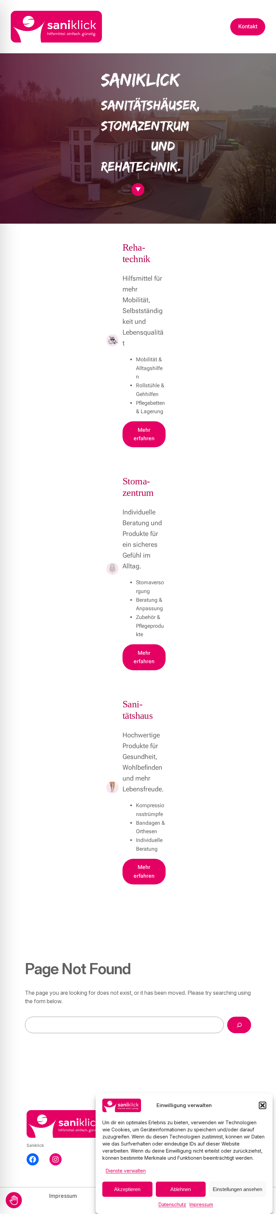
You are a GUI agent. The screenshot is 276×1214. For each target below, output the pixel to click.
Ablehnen (180, 1189)
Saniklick (35, 1145)
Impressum (201, 1204)
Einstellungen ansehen (237, 1189)
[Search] (239, 1025)
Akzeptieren (127, 1189)
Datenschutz (172, 1204)
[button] (262, 1105)
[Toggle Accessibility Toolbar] (14, 1200)
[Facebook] (33, 1159)
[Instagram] (55, 1159)
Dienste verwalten (126, 1171)
